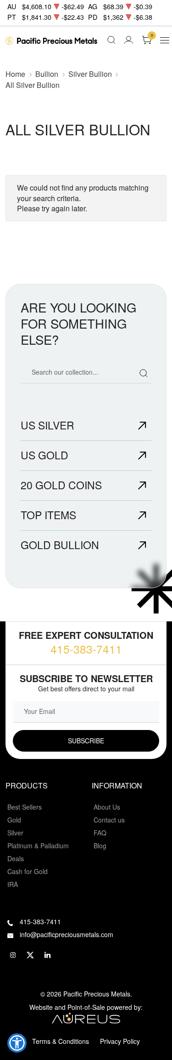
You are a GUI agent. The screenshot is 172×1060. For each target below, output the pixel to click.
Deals (15, 858)
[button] (17, 1043)
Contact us (109, 819)
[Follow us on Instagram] (13, 955)
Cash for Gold (27, 871)
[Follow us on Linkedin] (47, 955)
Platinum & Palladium (38, 845)
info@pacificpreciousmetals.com (66, 934)
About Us (107, 806)
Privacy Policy (120, 1041)
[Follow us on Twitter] (30, 955)
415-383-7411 (86, 649)
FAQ (100, 832)
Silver (15, 832)
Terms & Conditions (60, 1041)
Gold (14, 819)
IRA (12, 884)
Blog (100, 845)
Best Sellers (24, 806)
